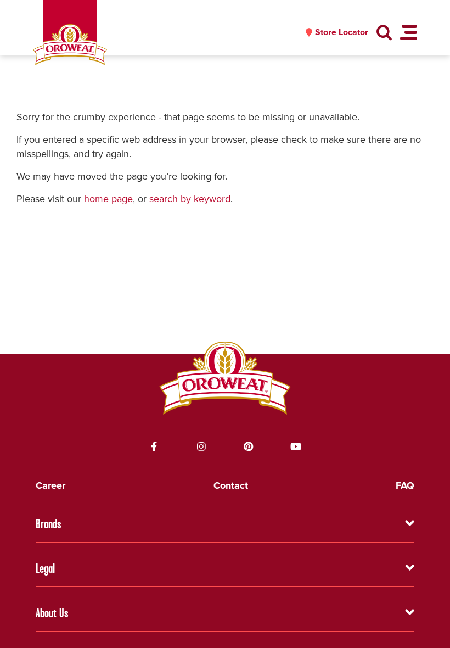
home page (108, 198)
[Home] (70, 44)
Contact (230, 485)
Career (50, 485)
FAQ (405, 485)
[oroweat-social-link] (154, 446)
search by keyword (189, 198)
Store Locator (341, 32)
